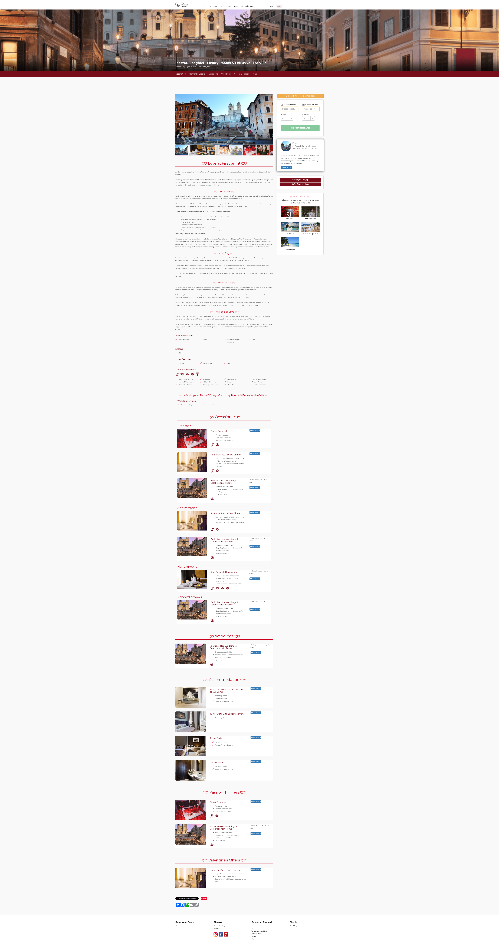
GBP (279, 6)
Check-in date (290, 105)
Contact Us (179, 926)
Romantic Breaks (197, 74)
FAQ (253, 928)
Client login (294, 926)
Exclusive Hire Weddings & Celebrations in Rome (224, 481)
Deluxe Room (217, 762)
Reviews (217, 928)
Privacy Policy (256, 934)
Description (180, 74)
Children (305, 114)
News (236, 6)
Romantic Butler (247, 6)
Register (254, 939)
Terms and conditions (259, 931)
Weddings (226, 74)
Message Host (286, 167)
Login (253, 936)
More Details (255, 430)
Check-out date (311, 105)
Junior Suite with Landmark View (227, 714)
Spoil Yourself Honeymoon (224, 572)
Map (255, 74)
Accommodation (241, 74)
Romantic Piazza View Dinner (226, 454)
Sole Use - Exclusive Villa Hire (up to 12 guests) (227, 690)
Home (204, 6)
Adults (283, 114)
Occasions (213, 6)
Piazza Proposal (219, 431)
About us (254, 926)
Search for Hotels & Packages (301, 96)
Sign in (272, 6)
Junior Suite (216, 738)
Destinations (226, 6)
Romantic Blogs (220, 926)
